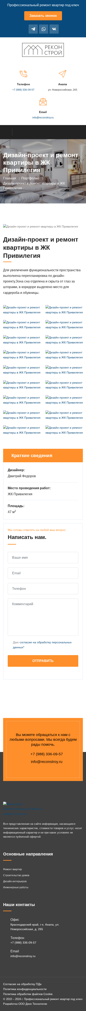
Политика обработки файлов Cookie (28, 994)
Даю (42, 645)
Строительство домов (16, 875)
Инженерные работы (15, 887)
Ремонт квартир (12, 869)
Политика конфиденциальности (25, 989)
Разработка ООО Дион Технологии (25, 1003)
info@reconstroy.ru (43, 117)
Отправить (43, 661)
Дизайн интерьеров (15, 881)
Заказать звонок (43, 15)
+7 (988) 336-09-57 (23, 89)
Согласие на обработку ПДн (22, 984)
